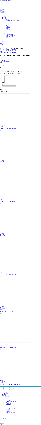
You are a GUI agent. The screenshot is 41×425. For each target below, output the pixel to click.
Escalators (7, 407)
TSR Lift (5, 25)
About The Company (7, 15)
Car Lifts (7, 28)
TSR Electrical (6, 19)
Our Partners (6, 16)
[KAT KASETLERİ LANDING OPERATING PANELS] (15, 378)
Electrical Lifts (8, 26)
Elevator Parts (8, 32)
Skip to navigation (3, 0)
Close (1, 424)
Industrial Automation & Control (11, 399)
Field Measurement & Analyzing (11, 35)
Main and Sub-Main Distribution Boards (12, 20)
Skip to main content (9, 0)
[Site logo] (1, 9)
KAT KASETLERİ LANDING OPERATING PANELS (10, 384)
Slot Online (17, 420)
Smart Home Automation (10, 398)
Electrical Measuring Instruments (11, 24)
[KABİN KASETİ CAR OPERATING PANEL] (15, 159)
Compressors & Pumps (9, 36)
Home (1, 48)
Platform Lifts (8, 30)
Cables (7, 37)
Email (1, 85)
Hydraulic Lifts (8, 27)
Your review (2, 82)
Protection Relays (9, 23)
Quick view (2, 124)
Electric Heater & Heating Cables (11, 38)
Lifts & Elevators (5, 48)
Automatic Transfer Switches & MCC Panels (13, 21)
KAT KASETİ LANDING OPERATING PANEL (8, 50)
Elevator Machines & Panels (10, 31)
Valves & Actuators (9, 415)
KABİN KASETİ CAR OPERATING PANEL (8, 128)
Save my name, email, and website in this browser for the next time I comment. (13, 87)
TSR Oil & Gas (6, 33)
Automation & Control (9, 34)
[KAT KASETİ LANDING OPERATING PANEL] (15, 232)
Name (1, 84)
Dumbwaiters (8, 29)
